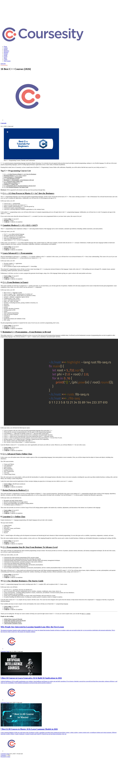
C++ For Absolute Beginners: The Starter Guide (16, 187)
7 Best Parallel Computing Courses (13, 623)
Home (5, 46)
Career (5, 59)
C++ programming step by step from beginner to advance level (20, 185)
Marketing (6, 50)
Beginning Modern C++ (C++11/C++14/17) (15, 175)
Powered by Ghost (5, 756)
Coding (6, 48)
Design (5, 49)
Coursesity (3, 123)
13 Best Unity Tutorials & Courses (12, 622)
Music (5, 58)
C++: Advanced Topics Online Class (13, 181)
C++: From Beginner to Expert (12, 178)
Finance (6, 53)
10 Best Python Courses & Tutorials (13, 619)
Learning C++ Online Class (11, 184)
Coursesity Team (5, 651)
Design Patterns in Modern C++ (12, 183)
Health (5, 55)
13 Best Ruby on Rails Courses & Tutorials (15, 620)
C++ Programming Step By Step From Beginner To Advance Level (30, 547)
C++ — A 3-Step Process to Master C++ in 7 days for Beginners (20, 174)
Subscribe (3, 63)
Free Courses (7, 61)
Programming (4, 65)
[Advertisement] (59, 12)
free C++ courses (86, 613)
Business (6, 52)
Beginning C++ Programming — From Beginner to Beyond (19, 180)
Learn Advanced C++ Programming (13, 177)
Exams (5, 56)
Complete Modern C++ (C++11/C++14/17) (20, 225)
